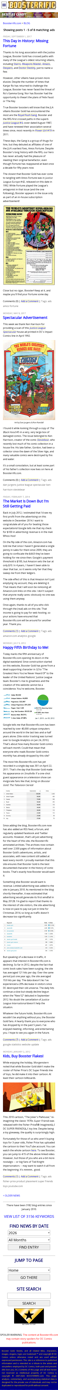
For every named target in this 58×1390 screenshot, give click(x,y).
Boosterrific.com (12, 23)
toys (5, 1186)
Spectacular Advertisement (25, 317)
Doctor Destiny (27, 68)
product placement (26, 1181)
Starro (17, 64)
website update (30, 1044)
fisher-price (9, 1181)
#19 (43, 130)
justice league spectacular (31, 484)
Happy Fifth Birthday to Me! (25, 647)
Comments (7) (10, 1039)
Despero (8, 68)
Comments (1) (10, 631)
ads (50, 301)
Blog (27, 23)
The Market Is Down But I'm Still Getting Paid (26, 503)
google (32, 636)
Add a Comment (30, 301)
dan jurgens (9, 484)
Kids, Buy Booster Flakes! (23, 1055)
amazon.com (10, 636)
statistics (16, 1044)
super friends (45, 1181)
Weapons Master (31, 64)
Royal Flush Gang (27, 115)
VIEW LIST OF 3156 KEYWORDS (29, 1216)
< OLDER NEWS (11, 1195)
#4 (13, 122)
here (33, 1150)
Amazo (46, 64)
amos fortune (10, 306)
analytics (22, 636)
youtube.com (15, 1186)
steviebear (19, 489)
